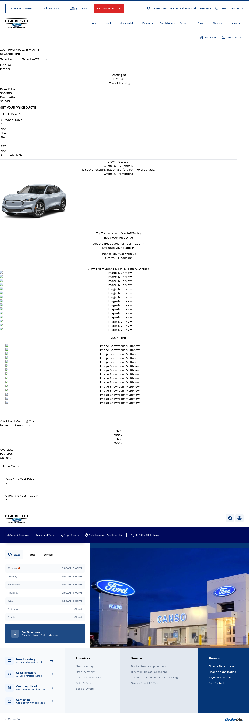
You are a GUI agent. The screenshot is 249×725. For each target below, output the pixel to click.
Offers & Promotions (118, 173)
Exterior (5, 65)
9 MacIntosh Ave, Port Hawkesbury (173, 8)
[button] (208, 37)
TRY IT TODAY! (10, 113)
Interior (5, 69)
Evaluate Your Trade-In (118, 247)
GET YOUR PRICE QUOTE (18, 107)
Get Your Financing (118, 258)
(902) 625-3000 (230, 8)
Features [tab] (6, 453)
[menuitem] (96, 23)
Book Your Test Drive (118, 237)
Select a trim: (9, 59)
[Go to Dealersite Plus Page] (234, 719)
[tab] (118, 65)
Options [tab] (5, 457)
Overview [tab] (6, 449)
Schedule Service (106, 8)
